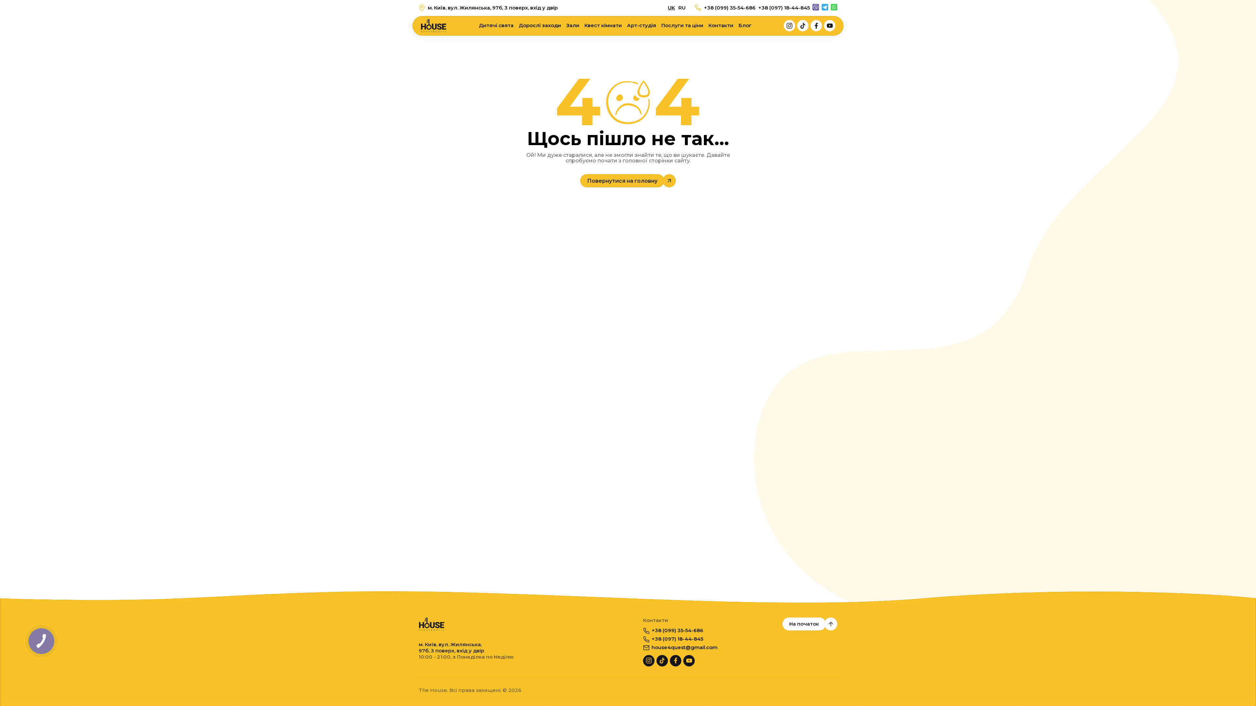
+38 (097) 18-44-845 (784, 8)
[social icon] (789, 25)
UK (671, 8)
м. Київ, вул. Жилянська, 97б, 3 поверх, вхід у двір (493, 8)
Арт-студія (641, 25)
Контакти (720, 25)
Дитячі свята (496, 25)
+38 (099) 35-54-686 (730, 8)
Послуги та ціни (682, 25)
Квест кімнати (603, 25)
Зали (572, 25)
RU (682, 8)
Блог (745, 25)
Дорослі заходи (540, 25)
